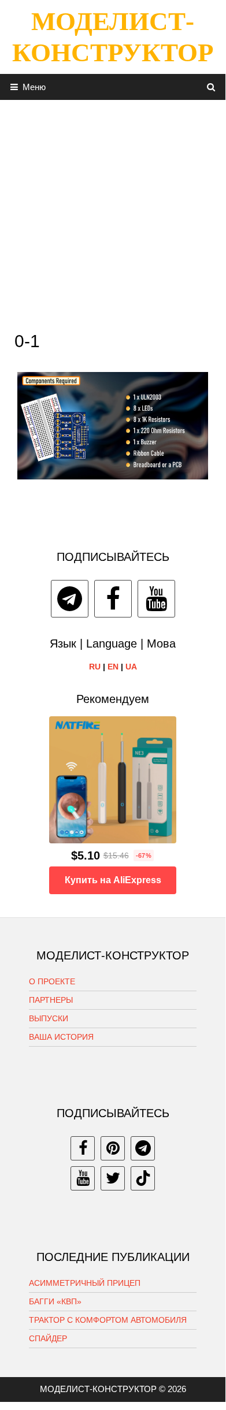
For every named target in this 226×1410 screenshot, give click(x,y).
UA (131, 666)
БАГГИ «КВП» (55, 1301)
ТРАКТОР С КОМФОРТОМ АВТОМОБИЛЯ (108, 1320)
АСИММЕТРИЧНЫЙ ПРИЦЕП (84, 1283)
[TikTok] (143, 1178)
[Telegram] (69, 598)
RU (95, 666)
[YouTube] (156, 598)
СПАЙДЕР (48, 1338)
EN (113, 666)
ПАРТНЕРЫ (51, 1000)
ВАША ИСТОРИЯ (61, 1036)
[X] (113, 1178)
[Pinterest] (113, 1148)
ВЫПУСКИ (48, 1018)
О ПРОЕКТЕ (52, 981)
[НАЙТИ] (211, 87)
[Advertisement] (112, 212)
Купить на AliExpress (113, 880)
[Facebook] (113, 598)
